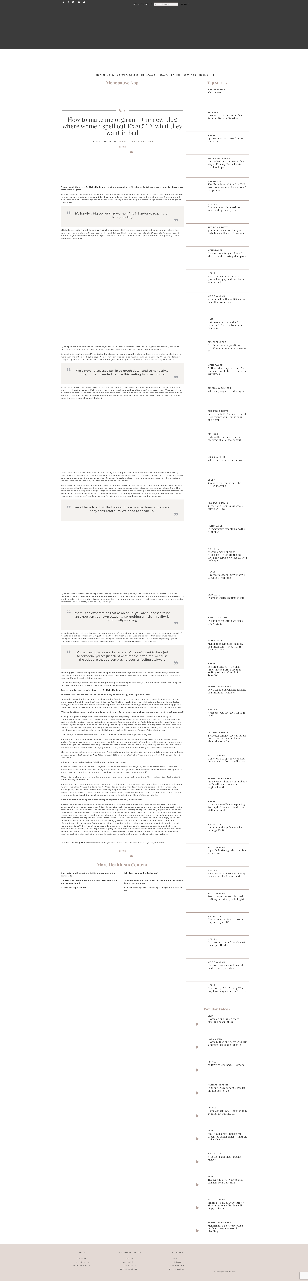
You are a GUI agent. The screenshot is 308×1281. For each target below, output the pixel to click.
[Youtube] (79, 2)
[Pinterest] (84, 2)
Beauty (164, 75)
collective (81, 1258)
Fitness (175, 75)
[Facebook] (68, 2)
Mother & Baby (105, 75)
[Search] (227, 10)
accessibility (129, 1262)
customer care (177, 1265)
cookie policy (129, 1265)
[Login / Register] (228, 20)
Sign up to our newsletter (90, 842)
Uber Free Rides (95, 755)
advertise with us (81, 1265)
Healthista (233, 1272)
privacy (129, 1258)
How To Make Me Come (93, 187)
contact (177, 1258)
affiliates (177, 1262)
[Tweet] (116, 152)
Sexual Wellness (127, 75)
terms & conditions (129, 1269)
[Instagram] (73, 2)
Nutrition (189, 75)
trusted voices (82, 1262)
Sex (122, 110)
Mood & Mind (207, 75)
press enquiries (176, 1269)
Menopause (148, 75)
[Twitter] (63, 2)
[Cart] (228, 39)
